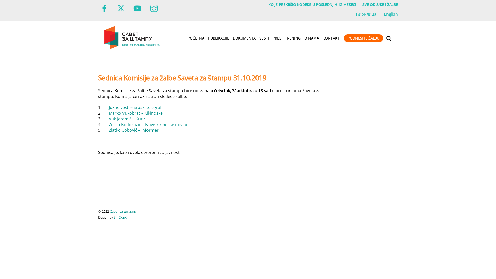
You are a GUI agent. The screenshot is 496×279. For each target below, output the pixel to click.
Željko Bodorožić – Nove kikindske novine (148, 124)
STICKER (120, 217)
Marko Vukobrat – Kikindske (136, 113)
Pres (277, 38)
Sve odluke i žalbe (380, 4)
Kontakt (331, 38)
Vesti (264, 38)
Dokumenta (244, 38)
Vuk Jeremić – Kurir (127, 119)
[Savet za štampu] (132, 48)
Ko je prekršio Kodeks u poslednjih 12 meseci (312, 4)
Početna (196, 38)
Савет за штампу (123, 211)
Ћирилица (366, 14)
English (391, 14)
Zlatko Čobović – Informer (134, 130)
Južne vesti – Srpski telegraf (135, 107)
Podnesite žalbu (363, 38)
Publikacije (218, 38)
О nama (311, 38)
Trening (293, 38)
